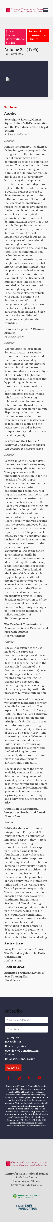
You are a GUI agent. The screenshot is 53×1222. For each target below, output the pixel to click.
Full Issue (10, 107)
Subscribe (13, 1067)
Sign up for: (12, 1037)
